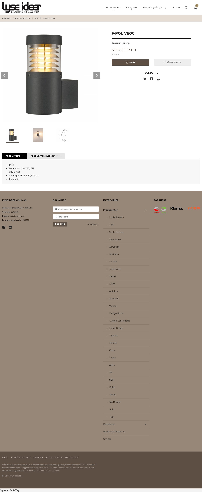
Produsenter (110, 210)
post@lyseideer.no (17, 216)
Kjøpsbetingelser (21, 457)
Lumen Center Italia (119, 320)
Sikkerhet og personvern (48, 457)
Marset (113, 343)
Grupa (112, 350)
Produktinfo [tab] (13, 156)
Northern (114, 254)
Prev (4, 75)
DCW (112, 283)
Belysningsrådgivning (114, 431)
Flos (111, 224)
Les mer (29, 470)
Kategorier (108, 424)
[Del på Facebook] (151, 79)
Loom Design (116, 328)
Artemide (114, 298)
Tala (111, 416)
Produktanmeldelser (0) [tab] (44, 156)
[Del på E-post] (158, 79)
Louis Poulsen (116, 217)
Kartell (112, 276)
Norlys (112, 394)
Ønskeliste (174, 62)
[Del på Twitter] (144, 79)
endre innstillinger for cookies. (48, 470)
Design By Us (116, 313)
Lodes (112, 357)
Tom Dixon (114, 269)
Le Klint (113, 261)
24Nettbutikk (17, 476)
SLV (111, 380)
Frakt (5, 457)
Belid (111, 387)
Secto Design (116, 232)
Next (96, 75)
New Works (115, 239)
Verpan (113, 306)
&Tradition (114, 247)
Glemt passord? (93, 224)
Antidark (113, 291)
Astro (112, 365)
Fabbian (113, 335)
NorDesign (115, 402)
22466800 (14, 212)
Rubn (112, 409)
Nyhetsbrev (71, 457)
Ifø (110, 372)
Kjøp (132, 62)
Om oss (107, 439)
